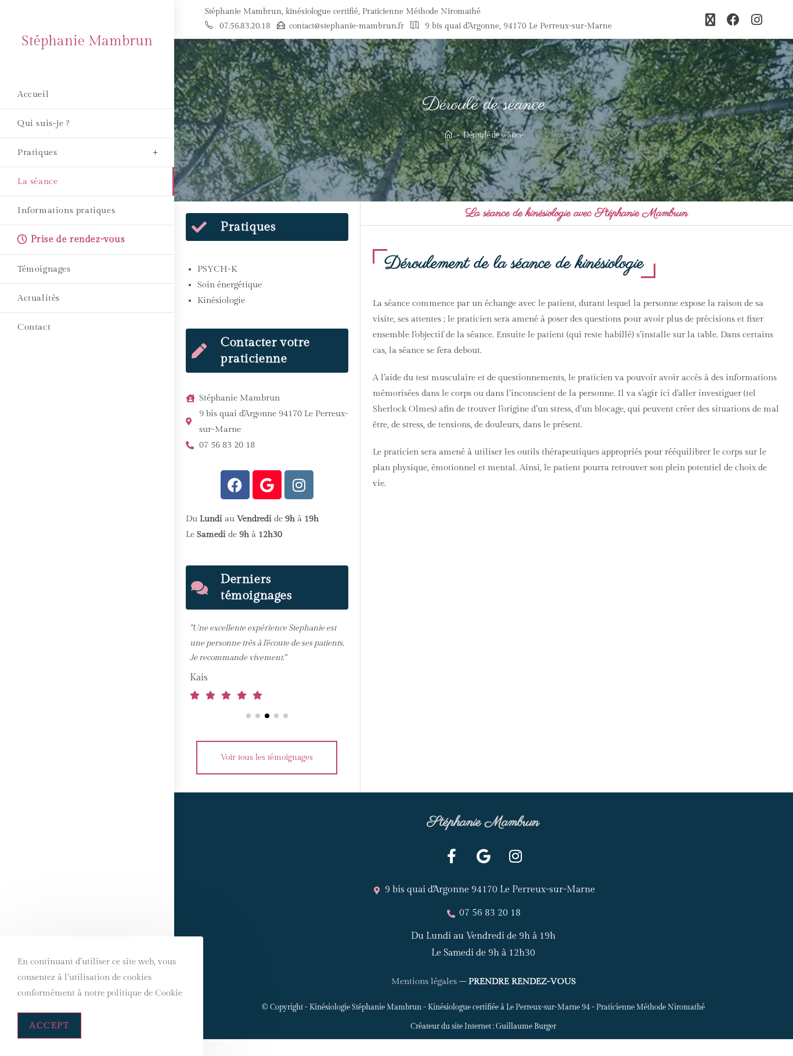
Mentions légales (424, 1025)
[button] (248, 760)
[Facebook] (235, 484)
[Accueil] (448, 135)
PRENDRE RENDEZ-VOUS (522, 1025)
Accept (49, 1025)
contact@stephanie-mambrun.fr (346, 26)
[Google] (267, 484)
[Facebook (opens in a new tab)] (733, 19)
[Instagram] (298, 484)
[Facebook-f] (451, 900)
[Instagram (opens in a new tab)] (753, 19)
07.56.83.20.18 (245, 26)
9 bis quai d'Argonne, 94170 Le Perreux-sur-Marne (518, 26)
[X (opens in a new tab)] (710, 19)
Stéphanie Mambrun (87, 41)
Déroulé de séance (493, 135)
